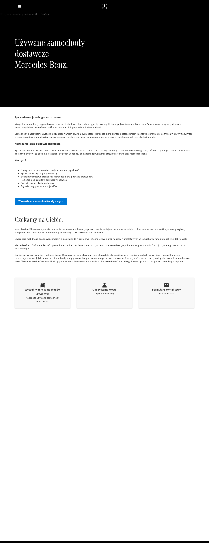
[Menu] (19, 6)
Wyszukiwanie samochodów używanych (40, 201)
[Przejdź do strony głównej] (104, 6)
